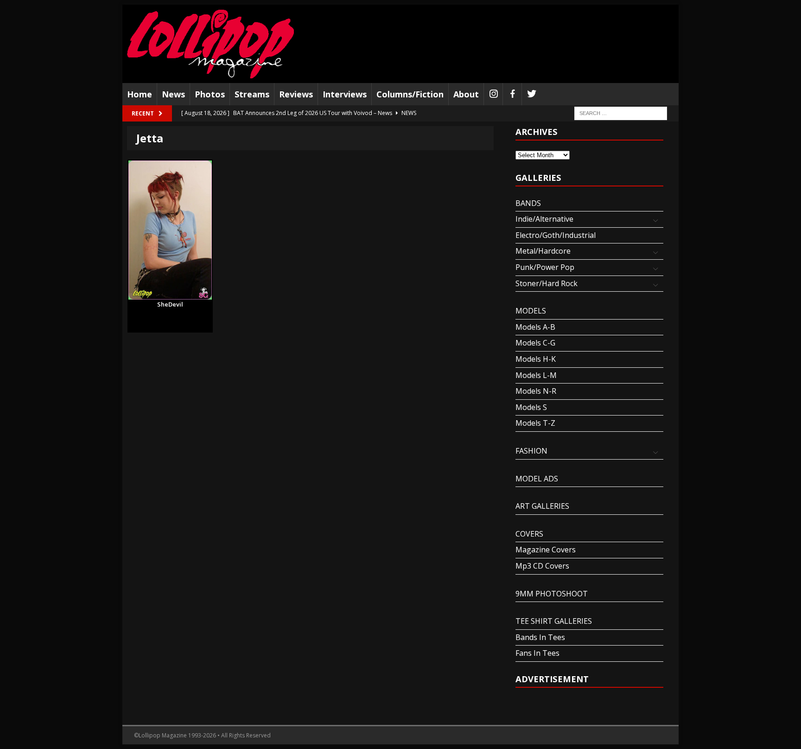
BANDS (528, 203)
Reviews (296, 94)
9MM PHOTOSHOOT (551, 594)
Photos (210, 94)
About (466, 94)
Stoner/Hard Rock (546, 283)
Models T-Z (535, 423)
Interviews (345, 94)
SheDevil (170, 304)
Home (139, 94)
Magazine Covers (545, 549)
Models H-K (535, 359)
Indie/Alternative (544, 219)
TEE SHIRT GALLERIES (553, 621)
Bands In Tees (540, 637)
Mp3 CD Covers (542, 566)
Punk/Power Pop (544, 267)
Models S (531, 407)
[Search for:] (620, 113)
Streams (252, 94)
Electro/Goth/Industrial (555, 235)
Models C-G (535, 343)
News (173, 94)
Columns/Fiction (410, 94)
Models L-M (536, 375)
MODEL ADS (536, 479)
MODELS (530, 311)
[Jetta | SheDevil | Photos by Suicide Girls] (170, 230)
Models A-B (535, 327)
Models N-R (535, 391)
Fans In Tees (537, 653)
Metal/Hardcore (543, 251)
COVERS (529, 534)
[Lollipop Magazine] (210, 44)
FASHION (531, 451)
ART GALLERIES (542, 506)
